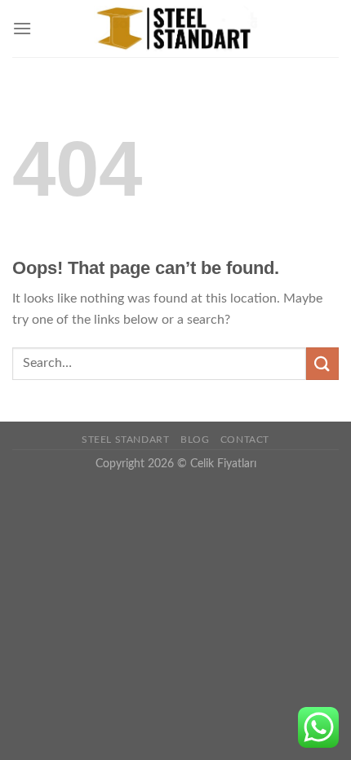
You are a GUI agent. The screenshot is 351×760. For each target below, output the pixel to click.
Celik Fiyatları (223, 463)
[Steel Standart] (175, 28)
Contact (244, 439)
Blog (194, 439)
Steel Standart (126, 439)
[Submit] (322, 363)
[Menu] (22, 28)
